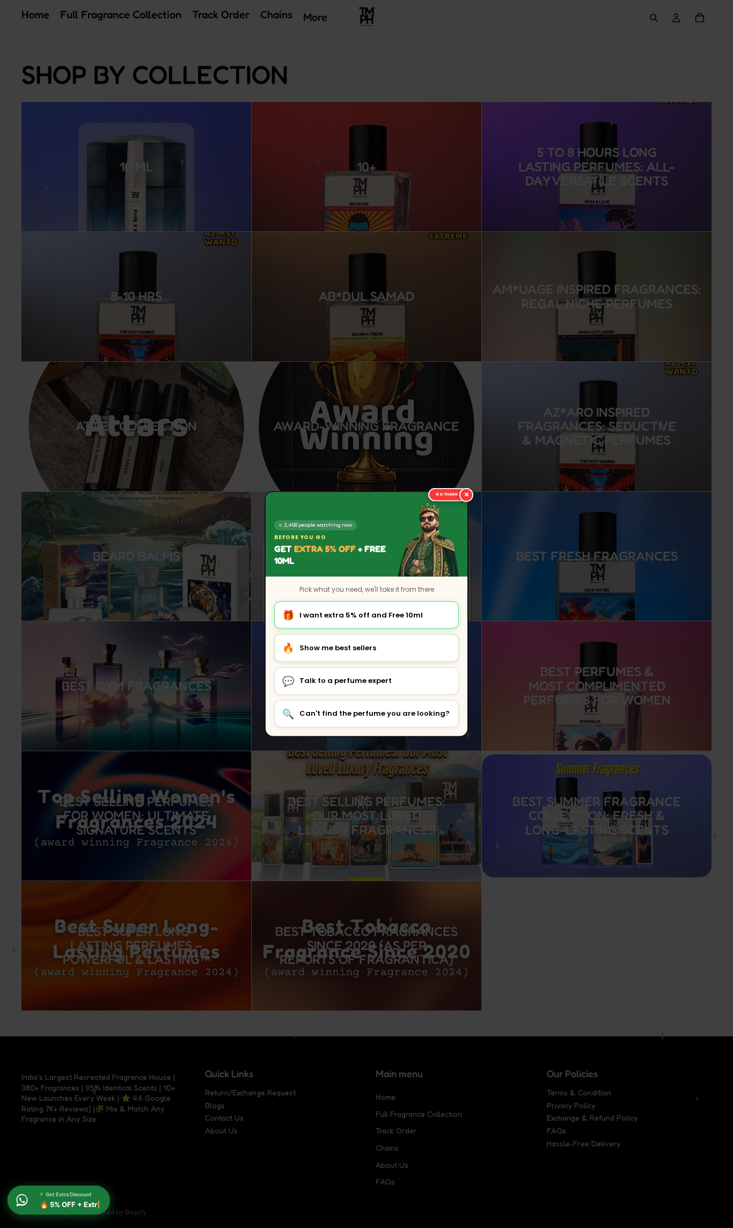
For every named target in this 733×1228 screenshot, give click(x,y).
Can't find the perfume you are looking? (366, 714)
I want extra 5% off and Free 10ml (352, 615)
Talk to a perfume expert (337, 680)
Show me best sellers (329, 648)
